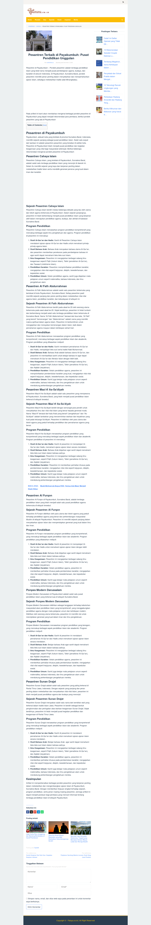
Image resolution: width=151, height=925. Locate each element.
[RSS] (123, 2)
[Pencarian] (122, 19)
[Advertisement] (58, 97)
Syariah (36, 848)
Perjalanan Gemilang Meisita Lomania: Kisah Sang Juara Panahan (76, 855)
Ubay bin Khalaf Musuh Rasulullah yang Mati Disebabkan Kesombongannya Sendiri (58, 838)
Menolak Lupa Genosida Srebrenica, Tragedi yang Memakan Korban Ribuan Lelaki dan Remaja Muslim (79, 839)
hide (44, 125)
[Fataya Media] (38, 11)
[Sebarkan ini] (27, 811)
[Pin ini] (34, 811)
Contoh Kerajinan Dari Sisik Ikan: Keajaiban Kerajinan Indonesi (39, 855)
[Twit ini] (31, 811)
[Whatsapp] (42, 811)
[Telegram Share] (38, 811)
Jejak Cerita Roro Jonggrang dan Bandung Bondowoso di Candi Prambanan (35, 836)
